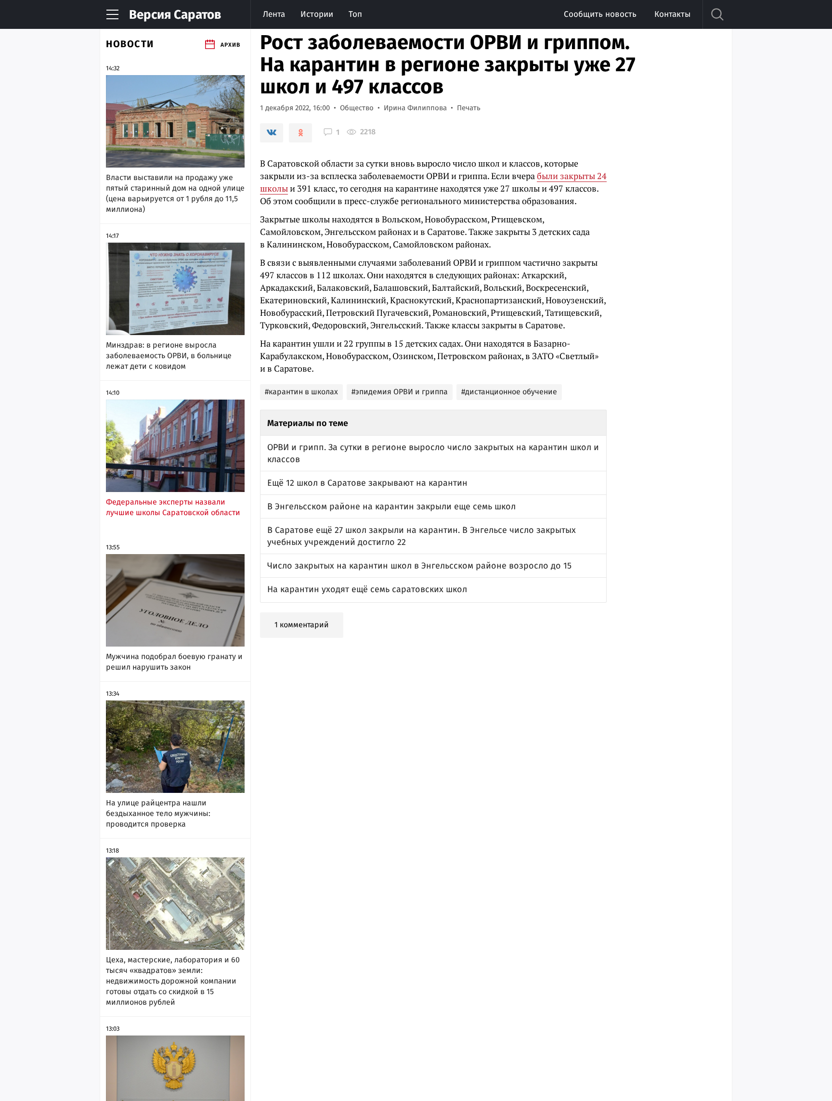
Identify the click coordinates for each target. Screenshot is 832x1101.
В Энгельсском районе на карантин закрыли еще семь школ (391, 506)
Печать (469, 108)
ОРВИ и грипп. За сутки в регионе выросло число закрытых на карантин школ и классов (433, 453)
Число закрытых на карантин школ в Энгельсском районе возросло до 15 (419, 565)
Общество (357, 108)
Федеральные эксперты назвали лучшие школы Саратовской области (173, 507)
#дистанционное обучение (509, 391)
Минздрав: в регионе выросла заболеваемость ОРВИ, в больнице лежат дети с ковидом (169, 355)
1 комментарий (301, 624)
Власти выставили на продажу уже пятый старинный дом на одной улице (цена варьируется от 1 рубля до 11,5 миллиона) (175, 193)
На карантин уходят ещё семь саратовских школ (367, 589)
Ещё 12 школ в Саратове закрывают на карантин (367, 483)
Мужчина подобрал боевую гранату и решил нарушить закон (174, 662)
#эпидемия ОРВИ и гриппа (399, 391)
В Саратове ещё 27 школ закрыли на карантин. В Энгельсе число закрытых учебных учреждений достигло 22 (421, 536)
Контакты (672, 14)
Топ (355, 14)
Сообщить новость (600, 14)
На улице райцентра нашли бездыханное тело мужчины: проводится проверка (158, 813)
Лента (274, 14)
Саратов (175, 14)
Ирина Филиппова (415, 108)
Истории (316, 14)
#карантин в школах (301, 391)
